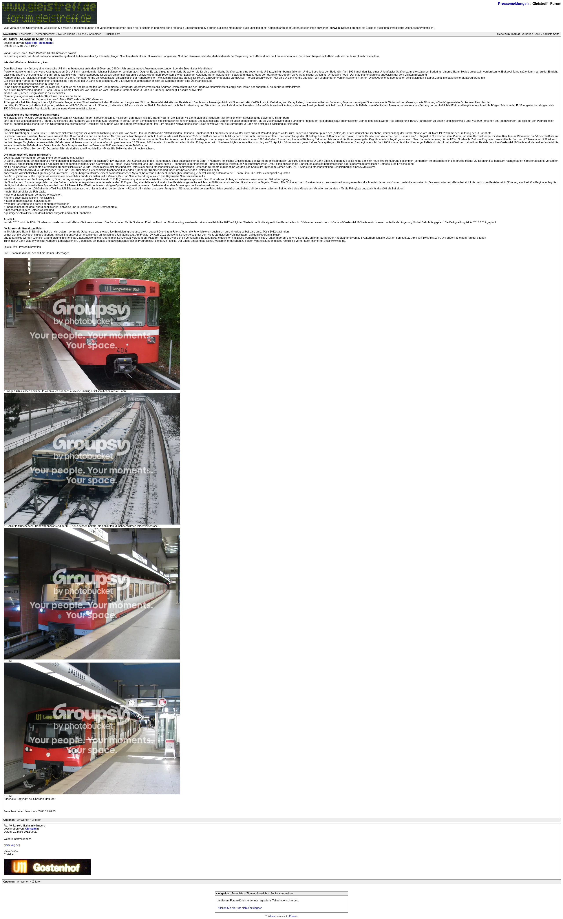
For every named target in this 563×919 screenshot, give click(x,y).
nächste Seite (551, 34)
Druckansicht (112, 34)
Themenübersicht (44, 34)
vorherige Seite (531, 34)
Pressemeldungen (513, 3)
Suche (82, 34)
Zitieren (36, 819)
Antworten (23, 819)
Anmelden (95, 34)
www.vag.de (11, 845)
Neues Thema (66, 34)
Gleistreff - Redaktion (38, 42)
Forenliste (25, 34)
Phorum (293, 916)
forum (273, 916)
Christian (31, 828)
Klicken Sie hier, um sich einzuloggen (240, 908)
